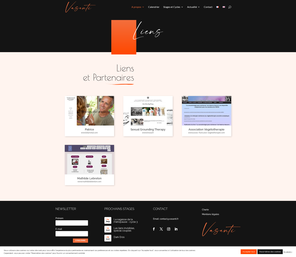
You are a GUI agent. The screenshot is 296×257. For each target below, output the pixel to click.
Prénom (59, 218)
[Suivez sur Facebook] (154, 229)
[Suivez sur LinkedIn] (176, 229)
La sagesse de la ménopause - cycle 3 (126, 220)
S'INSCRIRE (80, 240)
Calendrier (153, 7)
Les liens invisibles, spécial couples (124, 229)
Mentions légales (210, 214)
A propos (136, 7)
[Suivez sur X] (161, 229)
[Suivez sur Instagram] (169, 229)
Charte (205, 210)
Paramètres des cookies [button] (270, 252)
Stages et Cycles (171, 7)
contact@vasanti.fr (169, 219)
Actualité (192, 7)
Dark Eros (119, 237)
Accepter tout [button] (249, 252)
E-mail (59, 229)
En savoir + (288, 252)
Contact (208, 7)
